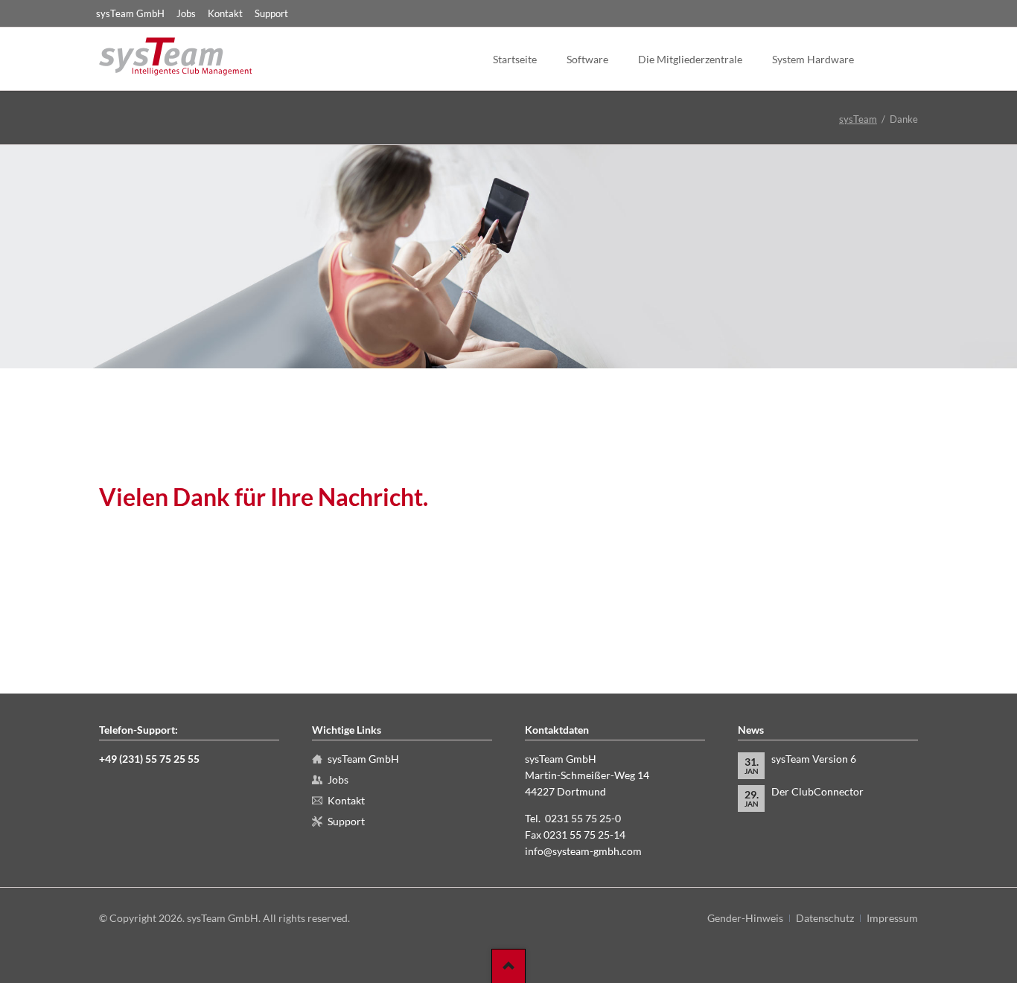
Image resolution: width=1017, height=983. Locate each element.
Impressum (892, 918)
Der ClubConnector (817, 791)
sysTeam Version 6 (813, 758)
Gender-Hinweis (745, 918)
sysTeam (858, 119)
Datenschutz (825, 918)
